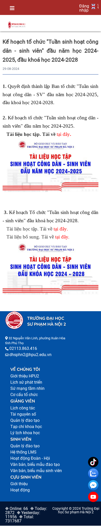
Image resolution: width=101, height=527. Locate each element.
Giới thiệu (19, 483)
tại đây (63, 134)
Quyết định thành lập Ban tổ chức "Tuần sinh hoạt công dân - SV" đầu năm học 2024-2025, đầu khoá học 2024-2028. (50, 94)
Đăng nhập (84, 8)
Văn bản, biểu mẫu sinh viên (36, 470)
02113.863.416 (23, 348)
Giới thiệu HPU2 (24, 376)
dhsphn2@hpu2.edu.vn (30, 354)
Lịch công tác (22, 408)
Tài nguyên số (23, 414)
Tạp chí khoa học (26, 426)
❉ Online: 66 (16, 508)
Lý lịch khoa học (25, 432)
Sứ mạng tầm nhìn (27, 388)
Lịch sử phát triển (26, 382)
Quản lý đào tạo (25, 420)
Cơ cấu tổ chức (24, 394)
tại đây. (62, 237)
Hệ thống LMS (23, 452)
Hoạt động (20, 490)
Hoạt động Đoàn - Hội (30, 458)
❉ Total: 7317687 (19, 518)
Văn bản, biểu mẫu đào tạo (35, 464)
